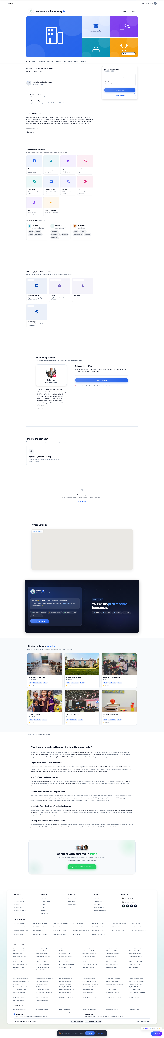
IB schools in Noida (133, 967)
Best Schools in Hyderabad (139, 927)
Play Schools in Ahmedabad (66, 995)
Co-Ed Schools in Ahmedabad (90, 995)
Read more (41, 408)
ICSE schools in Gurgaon (135, 964)
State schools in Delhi (64, 953)
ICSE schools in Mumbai (19, 951)
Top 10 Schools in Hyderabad (21, 930)
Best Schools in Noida (118, 930)
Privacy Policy (45, 910)
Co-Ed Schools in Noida (42, 1000)
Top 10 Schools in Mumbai (119, 923)
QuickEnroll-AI (98, 901)
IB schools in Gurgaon (18, 967)
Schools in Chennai (38, 930)
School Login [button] (71, 901)
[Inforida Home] (10, 3)
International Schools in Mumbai (21, 981)
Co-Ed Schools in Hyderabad (43, 987)
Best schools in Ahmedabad (43, 1012)
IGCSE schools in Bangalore (89, 948)
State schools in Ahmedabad (90, 964)
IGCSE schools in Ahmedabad (66, 964)
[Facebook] (123, 906)
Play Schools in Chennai (135, 987)
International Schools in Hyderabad (115, 984)
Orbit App (97, 904)
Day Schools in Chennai (112, 987)
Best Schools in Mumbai (98, 923)
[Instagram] (127, 906)
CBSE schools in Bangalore (19, 948)
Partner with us (71, 898)
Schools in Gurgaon (97, 930)
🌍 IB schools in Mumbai (70, 612)
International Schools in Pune (66, 989)
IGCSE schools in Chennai (135, 956)
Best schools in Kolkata (19, 1012)
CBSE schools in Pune (41, 959)
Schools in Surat (77, 934)
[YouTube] (135, 906)
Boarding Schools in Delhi (112, 981)
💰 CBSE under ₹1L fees (54, 612)
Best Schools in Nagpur (98, 934)
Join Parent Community (83, 867)
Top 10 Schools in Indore (59, 934)
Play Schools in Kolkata (88, 992)
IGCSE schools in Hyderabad (20, 956)
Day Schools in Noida (134, 997)
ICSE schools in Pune (64, 959)
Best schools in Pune (134, 1009)
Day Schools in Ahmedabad (43, 995)
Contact (43, 904)
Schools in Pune (18, 907)
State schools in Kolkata (112, 961)
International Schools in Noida (113, 997)
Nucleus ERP (97, 898)
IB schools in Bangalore (65, 948)
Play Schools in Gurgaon (42, 997)
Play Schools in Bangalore (89, 978)
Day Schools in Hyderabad (135, 984)
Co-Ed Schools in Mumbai (89, 981)
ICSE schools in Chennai (89, 956)
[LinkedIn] (131, 906)
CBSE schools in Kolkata (19, 961)
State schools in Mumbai (89, 951)
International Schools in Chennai (91, 987)
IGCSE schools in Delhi (42, 953)
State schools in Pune (134, 959)
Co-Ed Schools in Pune (134, 989)
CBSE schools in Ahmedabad (136, 961)
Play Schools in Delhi (41, 984)
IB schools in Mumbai (41, 951)
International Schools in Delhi (136, 981)
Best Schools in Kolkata (59, 930)
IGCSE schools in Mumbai (65, 951)
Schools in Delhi (18, 904)
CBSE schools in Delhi (111, 951)
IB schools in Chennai (111, 956)
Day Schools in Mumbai (42, 981)
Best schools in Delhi (64, 1009)
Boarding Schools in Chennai (66, 987)
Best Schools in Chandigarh (40, 934)
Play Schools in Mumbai (65, 981)
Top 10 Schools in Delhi (39, 927)
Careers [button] (43, 907)
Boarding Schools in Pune (42, 989)
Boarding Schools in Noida (89, 997)
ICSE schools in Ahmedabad (20, 964)
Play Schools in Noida (18, 1000)
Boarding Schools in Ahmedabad (137, 992)
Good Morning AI (99, 907)
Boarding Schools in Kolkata (20, 992)
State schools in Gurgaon (65, 967)
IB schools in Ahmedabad (42, 964)
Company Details (45, 901)
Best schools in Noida (88, 1012)
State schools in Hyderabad (43, 956)
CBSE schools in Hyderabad (90, 953)
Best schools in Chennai (112, 1009)
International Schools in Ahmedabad (22, 995)
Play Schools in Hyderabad (20, 987)
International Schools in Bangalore (45, 978)
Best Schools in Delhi (19, 927)
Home (29, 734)
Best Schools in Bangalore (40, 923)
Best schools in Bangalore (19, 1009)
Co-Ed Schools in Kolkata (112, 992)
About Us (43, 898)
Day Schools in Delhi (18, 984)
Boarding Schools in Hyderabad (90, 984)
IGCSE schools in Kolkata (89, 961)
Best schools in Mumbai (42, 1009)
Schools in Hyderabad (20, 910)
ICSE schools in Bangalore (42, 948)
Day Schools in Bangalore (65, 978)
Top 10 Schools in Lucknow (139, 930)
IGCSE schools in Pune (111, 959)
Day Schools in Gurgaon (19, 997)
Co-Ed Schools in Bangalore (113, 978)
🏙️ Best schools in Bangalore (39, 612)
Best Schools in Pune (78, 927)
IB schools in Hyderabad (135, 953)
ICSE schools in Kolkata (42, 961)
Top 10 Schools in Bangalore (60, 923)
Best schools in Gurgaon (65, 1012)
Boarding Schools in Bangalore (20, 978)
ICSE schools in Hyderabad (112, 953)
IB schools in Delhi (17, 953)
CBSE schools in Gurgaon (112, 964)
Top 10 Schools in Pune (98, 927)
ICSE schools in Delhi (134, 951)
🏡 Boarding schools (37, 616)
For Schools (145, 3)
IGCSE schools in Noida (19, 970)
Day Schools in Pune (88, 989)
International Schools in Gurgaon (137, 995)
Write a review (82, 501)
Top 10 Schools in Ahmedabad (81, 930)
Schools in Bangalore (19, 898)
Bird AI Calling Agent (100, 910)
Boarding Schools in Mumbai (136, 978)
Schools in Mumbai (19, 901)
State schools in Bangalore (112, 948)
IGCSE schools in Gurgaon (42, 967)
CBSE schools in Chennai (65, 956)
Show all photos (128, 54)
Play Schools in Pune (111, 989)
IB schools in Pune (87, 959)
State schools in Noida (42, 970)
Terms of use (44, 913)
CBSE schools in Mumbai (135, 948)
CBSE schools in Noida (88, 967)
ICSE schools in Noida (111, 967)
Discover (35, 734)
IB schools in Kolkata (64, 961)
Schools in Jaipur (18, 934)
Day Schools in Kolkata (65, 992)
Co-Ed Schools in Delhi (65, 984)
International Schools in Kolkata (44, 992)
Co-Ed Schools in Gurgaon (66, 997)
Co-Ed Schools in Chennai (19, 989)
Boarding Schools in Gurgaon (113, 995)
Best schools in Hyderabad (89, 1009)
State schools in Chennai (19, 959)
